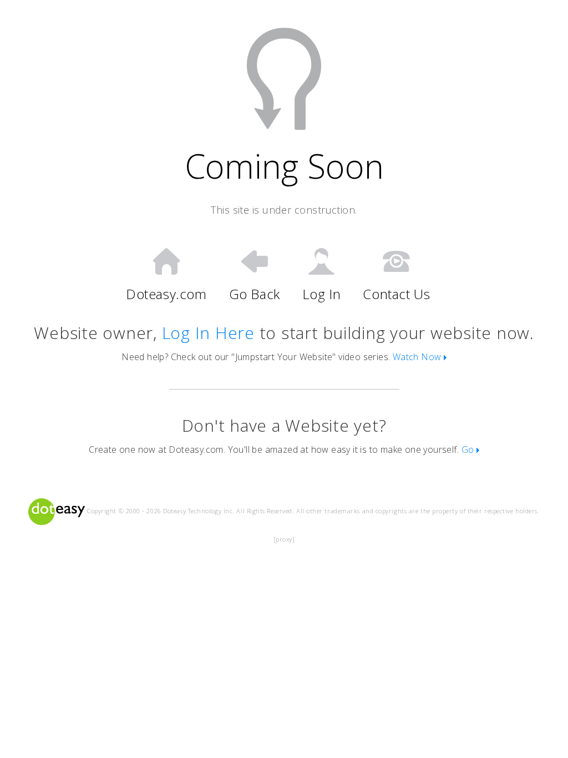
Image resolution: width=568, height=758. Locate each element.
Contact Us (396, 293)
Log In (321, 293)
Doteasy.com (166, 293)
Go (469, 449)
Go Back (254, 293)
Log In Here (208, 332)
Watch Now (418, 357)
